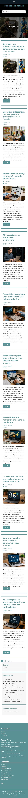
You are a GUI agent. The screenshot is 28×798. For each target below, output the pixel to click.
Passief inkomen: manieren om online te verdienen (14, 420)
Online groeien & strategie (7, 775)
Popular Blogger (7, 794)
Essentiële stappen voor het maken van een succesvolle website (12, 359)
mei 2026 (3, 733)
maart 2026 (4, 736)
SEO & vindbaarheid (6, 777)
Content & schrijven (6, 768)
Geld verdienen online (6, 770)
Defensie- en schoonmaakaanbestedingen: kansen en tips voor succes (14, 48)
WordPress (14, 796)
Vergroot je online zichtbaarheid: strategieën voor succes (11, 542)
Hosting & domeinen (6, 773)
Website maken (4, 779)
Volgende (9, 661)
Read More (6, 101)
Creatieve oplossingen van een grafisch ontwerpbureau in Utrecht (14, 115)
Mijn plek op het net (14, 5)
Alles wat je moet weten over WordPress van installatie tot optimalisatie (14, 603)
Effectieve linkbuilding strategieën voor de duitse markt (14, 176)
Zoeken (6, 665)
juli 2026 (3, 731)
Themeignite (16, 794)
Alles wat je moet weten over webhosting (11, 237)
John (5, 56)
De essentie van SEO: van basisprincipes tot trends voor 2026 (13, 479)
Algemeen (3, 764)
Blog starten (4, 766)
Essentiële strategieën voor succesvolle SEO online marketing (14, 296)
